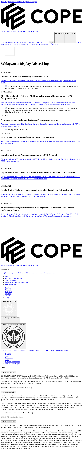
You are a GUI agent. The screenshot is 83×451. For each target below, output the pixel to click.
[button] (51, 42)
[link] (19, 2)
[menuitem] (6, 276)
